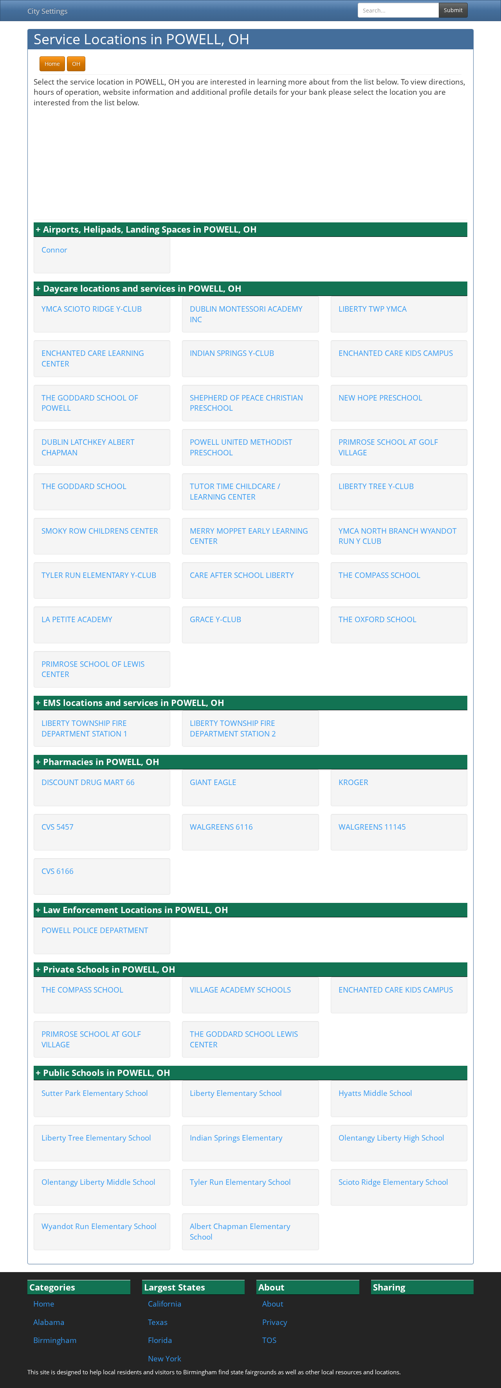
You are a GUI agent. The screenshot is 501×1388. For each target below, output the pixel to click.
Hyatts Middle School (375, 1093)
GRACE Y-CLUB (215, 619)
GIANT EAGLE (213, 782)
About (272, 1304)
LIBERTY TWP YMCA (373, 309)
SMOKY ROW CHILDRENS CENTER (99, 531)
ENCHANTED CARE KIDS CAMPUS (396, 353)
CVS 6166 (57, 871)
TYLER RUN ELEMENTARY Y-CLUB (98, 575)
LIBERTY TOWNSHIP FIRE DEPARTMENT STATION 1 (84, 728)
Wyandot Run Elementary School (99, 1226)
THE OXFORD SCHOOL (377, 619)
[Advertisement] (250, 163)
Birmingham (55, 1340)
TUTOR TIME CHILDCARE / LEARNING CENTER (235, 491)
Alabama (49, 1322)
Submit (453, 10)
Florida (160, 1340)
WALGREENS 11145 (372, 827)
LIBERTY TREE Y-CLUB (376, 486)
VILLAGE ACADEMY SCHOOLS (240, 990)
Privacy (274, 1322)
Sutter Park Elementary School (94, 1093)
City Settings (47, 11)
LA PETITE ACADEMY (76, 619)
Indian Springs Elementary (236, 1138)
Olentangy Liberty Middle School (98, 1182)
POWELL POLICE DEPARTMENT (94, 930)
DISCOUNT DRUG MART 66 (88, 782)
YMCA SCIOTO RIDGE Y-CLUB (91, 309)
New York (164, 1358)
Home (43, 1304)
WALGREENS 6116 (221, 827)
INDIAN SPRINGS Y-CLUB (232, 353)
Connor (54, 249)
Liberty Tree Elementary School (96, 1138)
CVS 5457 (57, 827)
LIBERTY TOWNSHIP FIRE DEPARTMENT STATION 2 (233, 728)
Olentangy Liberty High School (391, 1138)
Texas (158, 1322)
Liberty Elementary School (236, 1093)
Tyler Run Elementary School (240, 1182)
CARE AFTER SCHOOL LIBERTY (242, 575)
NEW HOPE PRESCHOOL (380, 398)
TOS (269, 1340)
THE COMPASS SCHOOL (379, 575)
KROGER (353, 782)
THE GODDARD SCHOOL (83, 486)
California (165, 1304)
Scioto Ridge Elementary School (393, 1182)
